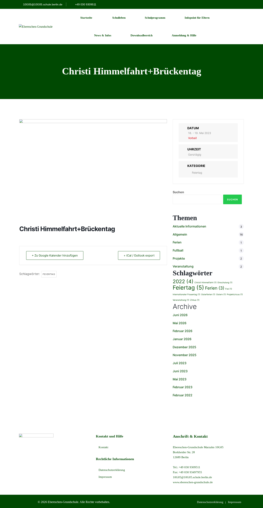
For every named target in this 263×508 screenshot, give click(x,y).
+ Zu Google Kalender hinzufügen (55, 255)
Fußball (178, 250)
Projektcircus (235, 294)
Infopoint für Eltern (197, 17)
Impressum (105, 476)
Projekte (179, 258)
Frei (228, 289)
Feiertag (49, 274)
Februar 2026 (182, 331)
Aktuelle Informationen (189, 226)
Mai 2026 (179, 323)
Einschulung (225, 282)
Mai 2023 (179, 379)
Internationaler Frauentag (186, 294)
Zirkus (194, 300)
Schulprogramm (155, 17)
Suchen (178, 192)
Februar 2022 (182, 395)
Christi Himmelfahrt (205, 282)
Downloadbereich (141, 35)
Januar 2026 (182, 339)
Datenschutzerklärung (112, 469)
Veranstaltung (183, 266)
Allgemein (180, 234)
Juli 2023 (179, 363)
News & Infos (102, 35)
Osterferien (208, 294)
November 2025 (184, 355)
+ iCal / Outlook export (139, 255)
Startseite (86, 17)
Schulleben (118, 17)
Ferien (177, 242)
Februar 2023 (182, 387)
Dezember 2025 (184, 347)
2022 (183, 281)
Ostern (221, 294)
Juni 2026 (180, 315)
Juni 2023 (180, 371)
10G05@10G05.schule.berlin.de (42, 4)
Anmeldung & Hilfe (184, 35)
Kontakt (103, 447)
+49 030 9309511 (85, 4)
